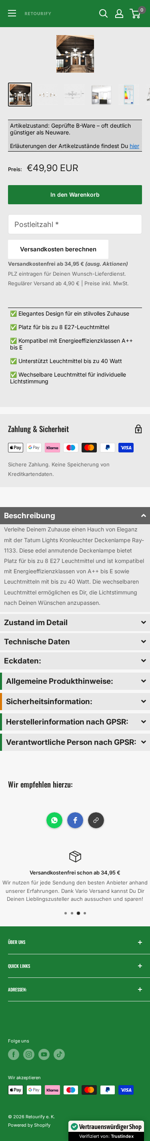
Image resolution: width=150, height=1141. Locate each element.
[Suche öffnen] (103, 13)
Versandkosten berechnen (58, 249)
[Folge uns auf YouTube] (44, 1054)
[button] (75, 515)
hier (134, 145)
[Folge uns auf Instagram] (28, 1054)
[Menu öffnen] (12, 13)
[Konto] (119, 13)
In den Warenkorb (75, 194)
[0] (135, 13)
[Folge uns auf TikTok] (59, 1054)
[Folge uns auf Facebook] (13, 1054)
